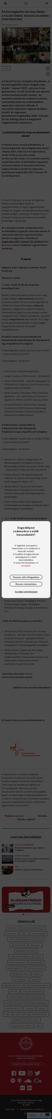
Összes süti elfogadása (26, 577)
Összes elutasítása (26, 584)
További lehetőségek (26, 591)
